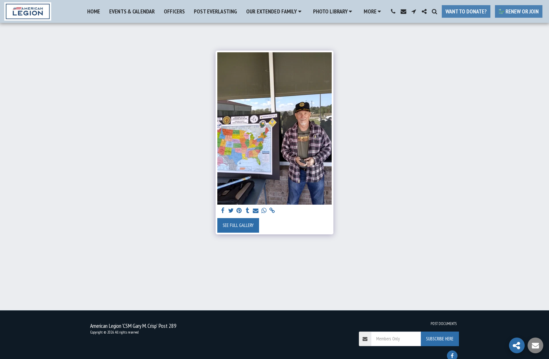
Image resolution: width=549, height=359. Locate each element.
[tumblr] (247, 211)
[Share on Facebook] (223, 211)
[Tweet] (231, 211)
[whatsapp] (264, 211)
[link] (272, 211)
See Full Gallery (238, 225)
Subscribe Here (439, 339)
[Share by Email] (256, 211)
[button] (275, 11)
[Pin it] (239, 211)
